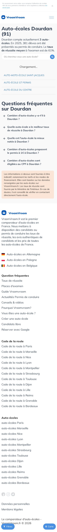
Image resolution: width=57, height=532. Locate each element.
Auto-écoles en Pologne (22, 260)
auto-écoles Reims (13, 472)
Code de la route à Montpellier (21, 368)
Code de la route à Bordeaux (20, 406)
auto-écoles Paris (13, 423)
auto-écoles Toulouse (15, 455)
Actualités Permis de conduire (20, 297)
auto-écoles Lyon (12, 439)
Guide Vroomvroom (14, 291)
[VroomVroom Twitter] (13, 494)
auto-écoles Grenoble (15, 477)
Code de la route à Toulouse (19, 379)
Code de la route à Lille (16, 390)
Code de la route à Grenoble (19, 400)
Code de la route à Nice (16, 357)
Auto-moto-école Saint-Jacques (24, 75)
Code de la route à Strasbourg (21, 373)
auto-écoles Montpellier (16, 444)
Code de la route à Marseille (19, 351)
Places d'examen (12, 286)
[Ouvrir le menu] (51, 17)
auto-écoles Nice (12, 433)
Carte (51, 526)
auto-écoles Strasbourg (16, 450)
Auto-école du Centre (18, 89)
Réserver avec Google (15, 329)
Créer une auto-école (15, 318)
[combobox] (28, 57)
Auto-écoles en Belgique (22, 265)
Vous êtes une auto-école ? (18, 313)
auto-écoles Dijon (12, 461)
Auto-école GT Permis (17, 82)
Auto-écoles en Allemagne (23, 254)
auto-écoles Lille (12, 466)
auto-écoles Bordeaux (15, 483)
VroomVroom (15, 17)
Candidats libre (11, 324)
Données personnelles (16, 504)
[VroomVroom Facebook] (3, 494)
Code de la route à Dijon (17, 384)
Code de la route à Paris (17, 346)
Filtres (9, 526)
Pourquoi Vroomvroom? (16, 307)
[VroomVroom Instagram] (8, 494)
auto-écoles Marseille (15, 428)
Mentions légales (12, 509)
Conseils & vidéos (13, 302)
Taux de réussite (12, 280)
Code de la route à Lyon (17, 362)
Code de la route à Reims (17, 395)
